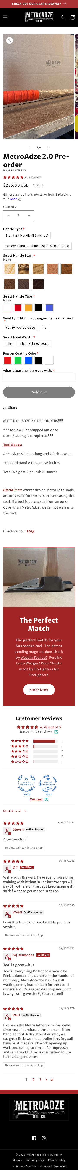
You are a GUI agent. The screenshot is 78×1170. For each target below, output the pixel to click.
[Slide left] (29, 147)
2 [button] (33, 1080)
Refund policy (35, 1160)
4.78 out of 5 (50, 727)
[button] (5, 17)
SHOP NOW (39, 690)
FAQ (30, 531)
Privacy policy (56, 1160)
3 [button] (40, 1080)
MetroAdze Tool (37, 1154)
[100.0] (26, 783)
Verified (36, 799)
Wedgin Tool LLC (34, 657)
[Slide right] (48, 147)
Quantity (9, 207)
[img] (13, 823)
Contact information (53, 1166)
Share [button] (12, 408)
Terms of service (26, 1166)
